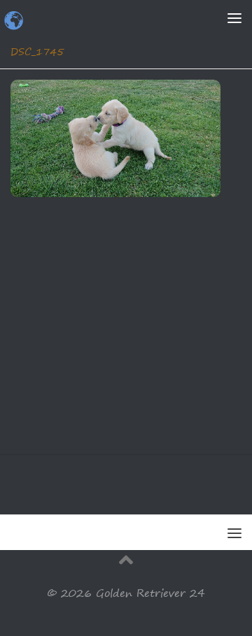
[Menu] (234, 17)
